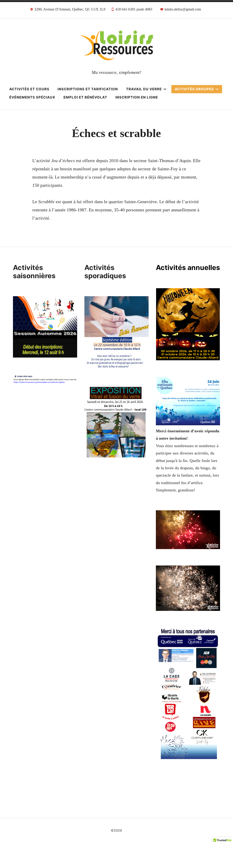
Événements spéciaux (32, 97)
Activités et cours (29, 89)
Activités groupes (194, 89)
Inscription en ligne (136, 97)
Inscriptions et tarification (88, 89)
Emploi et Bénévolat (85, 97)
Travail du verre (144, 89)
